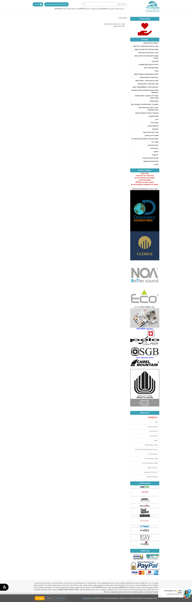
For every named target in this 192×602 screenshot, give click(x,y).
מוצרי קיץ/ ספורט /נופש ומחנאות (148, 84)
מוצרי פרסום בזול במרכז (150, 463)
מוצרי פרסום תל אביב (151, 459)
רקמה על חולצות (152, 468)
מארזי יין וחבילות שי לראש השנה (148, 53)
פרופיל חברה (153, 431)
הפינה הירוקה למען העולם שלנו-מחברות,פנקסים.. (148, 109)
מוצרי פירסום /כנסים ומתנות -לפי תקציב (145, 46)
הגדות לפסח (154, 148)
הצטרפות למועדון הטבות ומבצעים (56, 4)
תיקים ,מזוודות (153, 101)
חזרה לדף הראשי (119, 26)
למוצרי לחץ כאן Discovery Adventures (145, 189)
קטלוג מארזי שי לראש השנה (145, 176)
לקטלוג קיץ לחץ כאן (145, 180)
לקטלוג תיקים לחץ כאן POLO (145, 182)
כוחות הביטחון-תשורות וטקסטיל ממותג (146, 74)
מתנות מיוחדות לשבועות (150, 161)
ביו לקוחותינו (153, 417)
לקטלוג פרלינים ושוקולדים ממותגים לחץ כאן (144, 184)
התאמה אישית (60, 598)
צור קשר (37, 4)
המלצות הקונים (153, 427)
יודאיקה (156, 152)
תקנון (156, 440)
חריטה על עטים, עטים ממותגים (148, 64)
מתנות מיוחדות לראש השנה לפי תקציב (146, 49)
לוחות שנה (155, 61)
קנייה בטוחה (154, 436)
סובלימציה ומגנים (153, 126)
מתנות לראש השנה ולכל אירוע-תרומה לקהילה (146, 57)
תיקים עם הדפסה (152, 477)
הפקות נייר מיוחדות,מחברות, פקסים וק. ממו (144, 104)
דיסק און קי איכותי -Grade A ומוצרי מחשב (145, 87)
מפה (156, 422)
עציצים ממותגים (153, 116)
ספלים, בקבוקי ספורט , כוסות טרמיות (146, 81)
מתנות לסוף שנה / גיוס (151, 68)
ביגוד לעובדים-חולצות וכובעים (149, 77)
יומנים (156, 71)
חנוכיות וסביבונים (153, 145)
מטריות (156, 164)
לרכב (156, 119)
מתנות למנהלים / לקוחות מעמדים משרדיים (144, 139)
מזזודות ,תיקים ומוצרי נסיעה (144, 358)
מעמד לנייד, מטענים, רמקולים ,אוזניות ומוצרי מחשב (146, 97)
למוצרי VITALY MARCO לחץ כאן (145, 307)
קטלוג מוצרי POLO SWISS (144, 329)
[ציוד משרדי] (152, 7)
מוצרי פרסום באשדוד (151, 445)
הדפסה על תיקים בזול (151, 472)
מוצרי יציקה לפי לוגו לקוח (150, 132)
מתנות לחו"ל (154, 123)
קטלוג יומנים (145, 173)
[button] (186, 594)
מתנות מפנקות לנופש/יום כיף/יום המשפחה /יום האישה (144, 91)
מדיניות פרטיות (87, 598)
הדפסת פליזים (153, 454)
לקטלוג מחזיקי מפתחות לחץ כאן (145, 178)
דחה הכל (49, 598)
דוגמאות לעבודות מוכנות (150, 43)
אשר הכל (39, 598)
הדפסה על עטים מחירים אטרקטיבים (146, 449)
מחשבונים (155, 129)
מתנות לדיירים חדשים (151, 135)
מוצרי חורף (155, 142)
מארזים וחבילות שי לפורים (150, 158)
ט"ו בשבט (155, 155)
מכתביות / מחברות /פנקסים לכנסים (146, 113)
